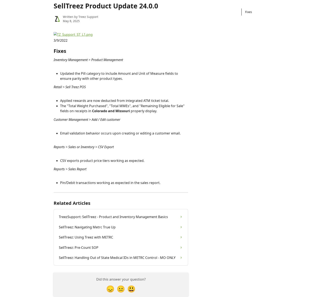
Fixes (248, 12)
